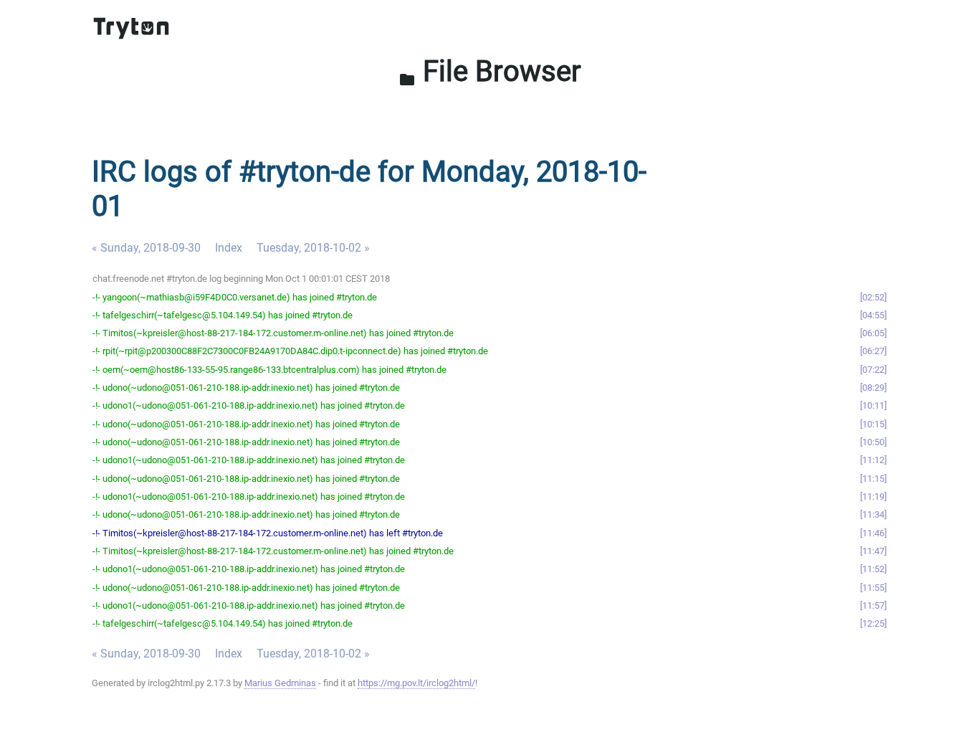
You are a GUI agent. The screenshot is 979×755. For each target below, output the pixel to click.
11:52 (873, 569)
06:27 (873, 351)
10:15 (873, 424)
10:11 (873, 405)
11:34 (873, 514)
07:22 (873, 369)
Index (228, 248)
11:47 (873, 551)
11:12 (873, 460)
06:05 (873, 333)
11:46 (873, 533)
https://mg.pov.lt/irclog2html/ (416, 683)
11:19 (873, 496)
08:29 (873, 387)
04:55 (873, 315)
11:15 (873, 478)
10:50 (873, 442)
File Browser (489, 71)
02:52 (873, 297)
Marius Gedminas (280, 683)
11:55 (873, 587)
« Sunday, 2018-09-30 (146, 248)
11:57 (873, 605)
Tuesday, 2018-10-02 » (313, 248)
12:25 (873, 623)
